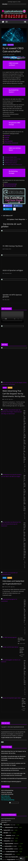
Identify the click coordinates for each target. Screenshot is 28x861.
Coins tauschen (8, 141)
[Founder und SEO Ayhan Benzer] (9, 652)
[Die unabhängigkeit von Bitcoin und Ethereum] (12, 677)
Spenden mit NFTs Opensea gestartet (12, 296)
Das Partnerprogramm (10, 186)
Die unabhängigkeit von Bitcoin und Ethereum (25, 672)
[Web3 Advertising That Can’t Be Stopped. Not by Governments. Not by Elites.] (14, 383)
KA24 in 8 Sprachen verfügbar (13, 270)
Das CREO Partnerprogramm (21, 639)
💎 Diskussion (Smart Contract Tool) (11, 159)
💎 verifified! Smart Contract (10, 162)
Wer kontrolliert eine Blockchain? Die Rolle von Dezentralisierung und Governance (25, 541)
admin (5, 54)
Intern (4, 44)
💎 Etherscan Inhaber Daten (10, 157)
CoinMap (6, 139)
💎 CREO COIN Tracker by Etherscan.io (12, 164)
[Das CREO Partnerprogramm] (9, 640)
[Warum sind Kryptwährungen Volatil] (11, 704)
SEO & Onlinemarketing (10, 184)
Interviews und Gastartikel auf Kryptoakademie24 (13, 582)
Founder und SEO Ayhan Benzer (22, 650)
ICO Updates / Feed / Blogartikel (16, 219)
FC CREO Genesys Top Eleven (13, 246)
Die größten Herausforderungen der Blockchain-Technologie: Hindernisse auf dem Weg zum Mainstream (25, 436)
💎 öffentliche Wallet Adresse (10, 161)
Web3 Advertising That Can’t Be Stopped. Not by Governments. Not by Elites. (14, 393)
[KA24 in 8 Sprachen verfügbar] (14, 255)
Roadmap (6, 137)
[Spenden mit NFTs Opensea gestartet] (14, 280)
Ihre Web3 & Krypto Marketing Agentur (11, 781)
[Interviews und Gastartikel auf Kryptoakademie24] (14, 573)
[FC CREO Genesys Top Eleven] (14, 231)
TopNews (10, 387)
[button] (7, 205)
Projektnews (10, 44)
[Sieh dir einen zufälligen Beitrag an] (25, 22)
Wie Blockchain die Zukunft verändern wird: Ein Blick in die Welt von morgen (25, 493)
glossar (4, 387)
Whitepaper (7, 135)
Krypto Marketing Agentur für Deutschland (25, 611)
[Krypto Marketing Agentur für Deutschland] (12, 617)
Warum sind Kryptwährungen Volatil (23, 702)
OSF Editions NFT (8, 215)
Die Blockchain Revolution (11, 143)
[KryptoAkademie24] (3, 22)
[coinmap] (14, 189)
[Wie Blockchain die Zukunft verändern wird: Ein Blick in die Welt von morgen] (11, 497)
